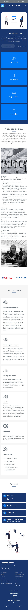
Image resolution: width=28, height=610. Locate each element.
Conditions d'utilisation (5, 581)
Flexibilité (14, 79)
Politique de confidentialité (6, 583)
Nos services (3, 578)
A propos (3, 576)
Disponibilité (14, 97)
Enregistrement (18, 578)
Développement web (19, 574)
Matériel (16, 583)
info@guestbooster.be (12, 507)
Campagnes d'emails (19, 576)
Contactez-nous (8, 46)
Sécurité (14, 114)
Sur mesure (17, 585)
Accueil (2, 574)
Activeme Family (11, 565)
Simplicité (14, 62)
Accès (16, 581)
